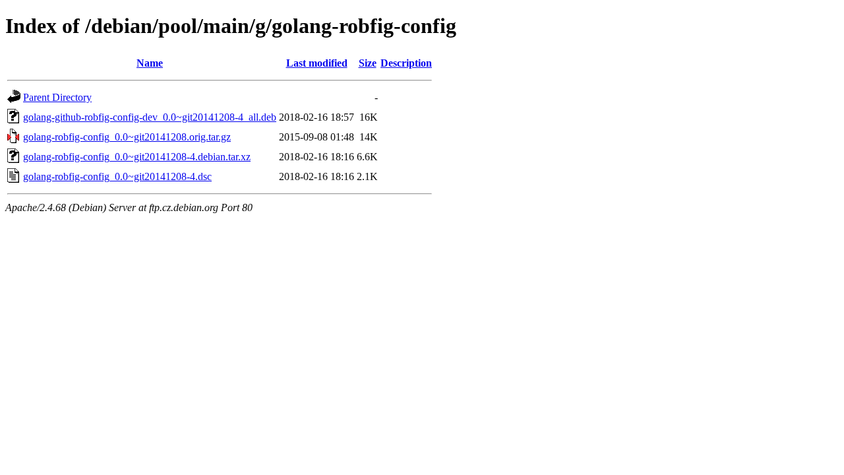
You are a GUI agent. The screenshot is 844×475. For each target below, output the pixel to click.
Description (406, 63)
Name (149, 63)
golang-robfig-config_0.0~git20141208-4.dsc (117, 176)
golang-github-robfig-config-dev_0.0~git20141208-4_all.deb (149, 117)
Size (368, 63)
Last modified (316, 63)
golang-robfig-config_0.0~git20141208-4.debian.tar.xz (137, 156)
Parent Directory (57, 97)
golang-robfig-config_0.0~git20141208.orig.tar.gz (127, 136)
